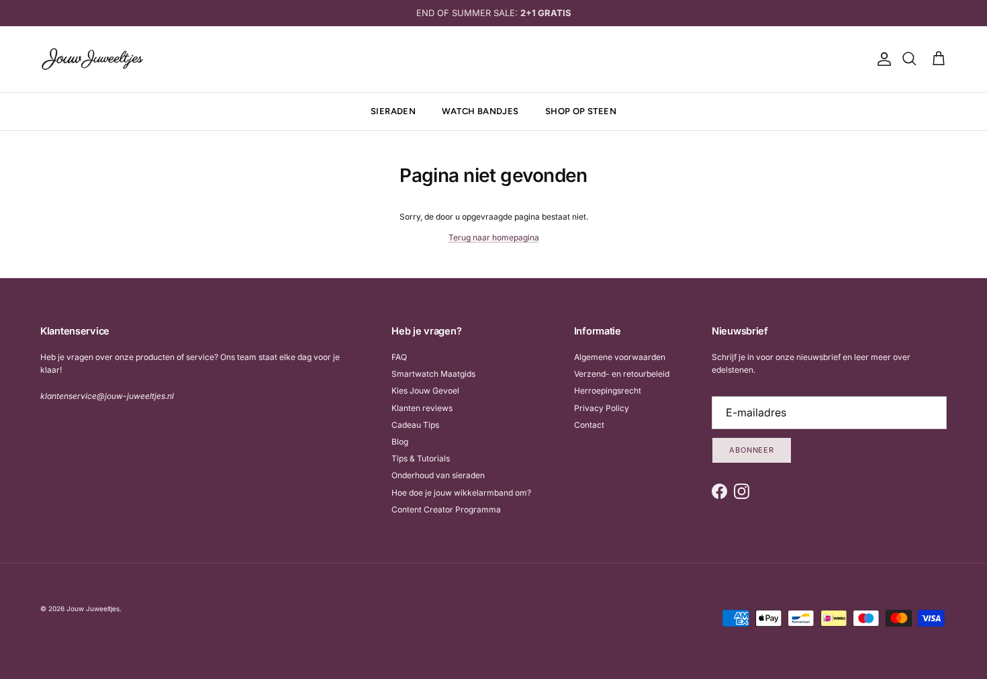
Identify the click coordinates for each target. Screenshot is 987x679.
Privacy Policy (601, 408)
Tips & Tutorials (420, 458)
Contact (589, 425)
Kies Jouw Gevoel (425, 391)
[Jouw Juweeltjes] (92, 59)
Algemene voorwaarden (619, 357)
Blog (399, 442)
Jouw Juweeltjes (93, 608)
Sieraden (393, 111)
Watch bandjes (480, 111)
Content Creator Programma (446, 509)
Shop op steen (580, 111)
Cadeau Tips (415, 425)
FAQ (399, 357)
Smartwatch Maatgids (433, 374)
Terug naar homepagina (494, 237)
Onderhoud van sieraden (438, 475)
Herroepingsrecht (607, 391)
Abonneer (751, 450)
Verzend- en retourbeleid (621, 374)
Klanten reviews (422, 408)
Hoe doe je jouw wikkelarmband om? (461, 493)
